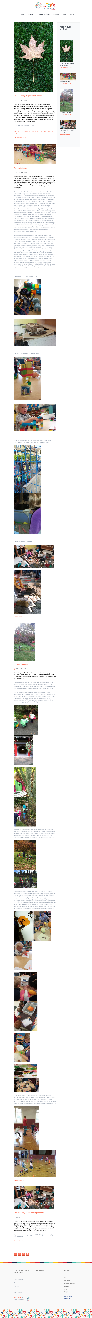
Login (72, 14)
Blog (64, 14)
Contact (56, 14)
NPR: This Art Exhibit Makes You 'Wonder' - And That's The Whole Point (33, 132)
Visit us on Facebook (68, 1297)
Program (31, 14)
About (22, 14)
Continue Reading (19, 137)
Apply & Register (44, 14)
